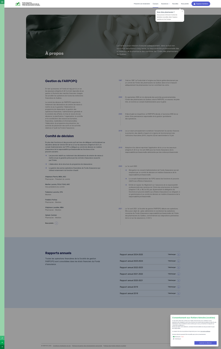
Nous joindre (185, 3)
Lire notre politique (205, 331)
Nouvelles (175, 3)
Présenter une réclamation (142, 3)
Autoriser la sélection (205, 343)
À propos (155, 3)
